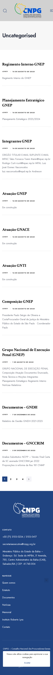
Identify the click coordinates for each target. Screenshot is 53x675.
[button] (5, 11)
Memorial (6, 612)
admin (5, 72)
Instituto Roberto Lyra (12, 619)
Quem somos (8, 582)
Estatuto (6, 590)
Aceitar (27, 662)
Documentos (8, 597)
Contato (6, 627)
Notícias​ (6, 605)
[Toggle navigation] (45, 10)
